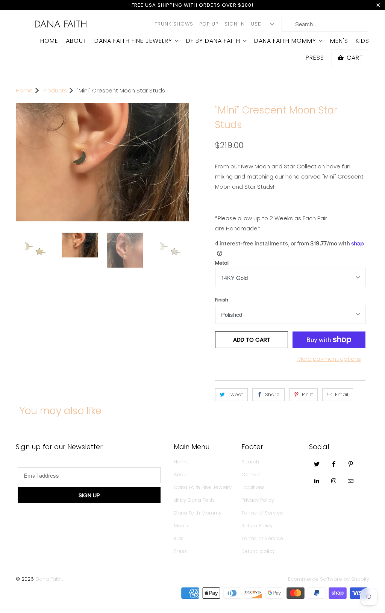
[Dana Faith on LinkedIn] (317, 481)
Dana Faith (60, 24)
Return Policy (257, 525)
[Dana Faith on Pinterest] (351, 464)
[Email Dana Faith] (351, 481)
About (76, 41)
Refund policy (258, 551)
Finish (221, 299)
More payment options (329, 359)
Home (49, 41)
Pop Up (208, 23)
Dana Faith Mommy (285, 41)
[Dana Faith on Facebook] (334, 464)
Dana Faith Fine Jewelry (133, 41)
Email (341, 394)
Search (250, 461)
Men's (339, 41)
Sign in (234, 23)
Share (272, 394)
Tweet (235, 394)
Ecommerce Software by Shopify (328, 579)
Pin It (307, 394)
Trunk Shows (174, 23)
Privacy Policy (257, 500)
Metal (222, 262)
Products (54, 90)
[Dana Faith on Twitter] (317, 464)
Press (315, 58)
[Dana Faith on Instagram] (334, 481)
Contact (251, 474)
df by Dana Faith (213, 41)
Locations (253, 487)
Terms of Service (262, 512)
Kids (362, 41)
